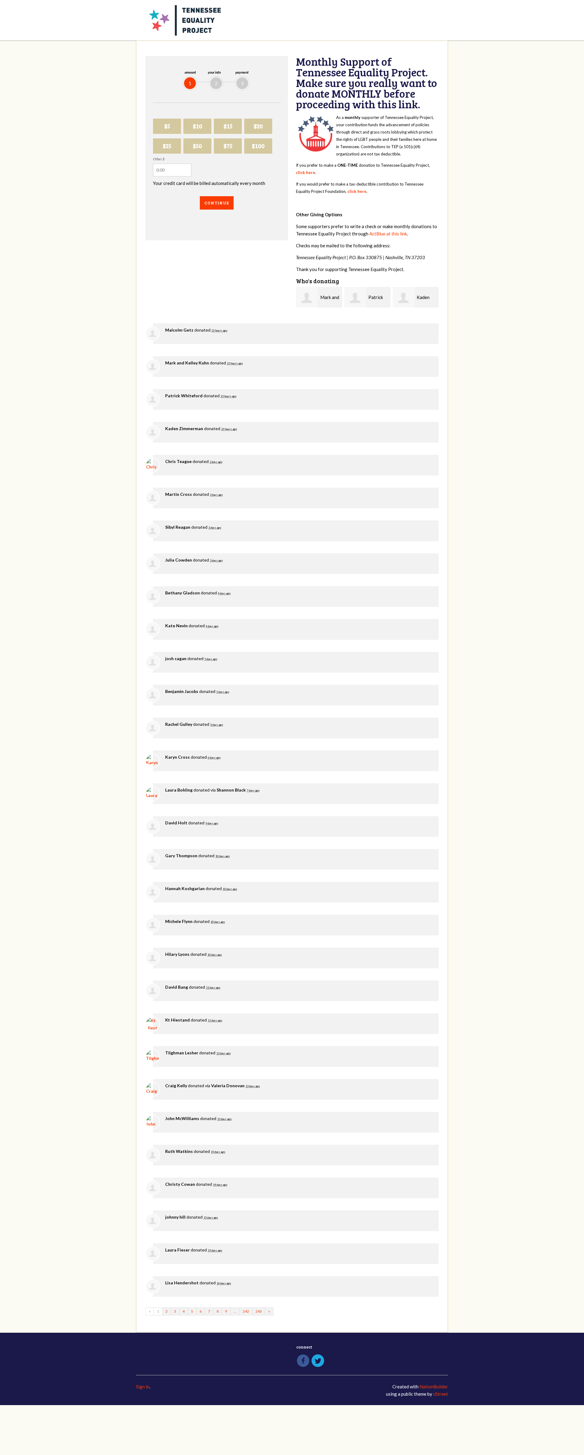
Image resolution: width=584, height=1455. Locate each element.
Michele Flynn (179, 921)
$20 (258, 126)
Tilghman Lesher (181, 1052)
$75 (228, 146)
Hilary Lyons (177, 954)
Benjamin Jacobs (181, 691)
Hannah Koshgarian (185, 888)
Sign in (142, 1386)
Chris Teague (178, 461)
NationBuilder (433, 1386)
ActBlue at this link (388, 233)
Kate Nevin (176, 625)
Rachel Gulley (178, 724)
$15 (228, 126)
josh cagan (175, 658)
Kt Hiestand (177, 1019)
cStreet (440, 1394)
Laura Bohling (179, 789)
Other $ (159, 159)
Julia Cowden (178, 559)
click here (305, 172)
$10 (197, 126)
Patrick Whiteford (184, 395)
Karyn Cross (177, 757)
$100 (258, 146)
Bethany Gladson (182, 592)
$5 (167, 126)
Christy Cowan (180, 1184)
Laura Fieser (177, 1249)
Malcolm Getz (179, 329)
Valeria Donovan (228, 1085)
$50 (197, 146)
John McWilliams (182, 1118)
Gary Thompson (181, 855)
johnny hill (175, 1217)
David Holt (176, 822)
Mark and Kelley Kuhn (187, 362)
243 (258, 1311)
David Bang (176, 987)
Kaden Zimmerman (184, 428)
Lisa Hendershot (182, 1282)
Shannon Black (231, 789)
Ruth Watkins (179, 1151)
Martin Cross (178, 494)
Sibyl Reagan (177, 527)
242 (246, 1311)
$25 (167, 146)
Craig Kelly (176, 1085)
